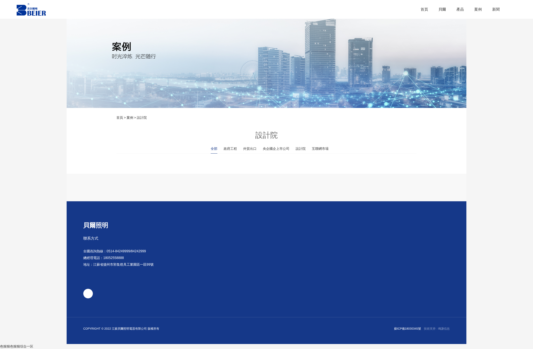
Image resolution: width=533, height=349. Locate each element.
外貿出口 (250, 148)
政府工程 (230, 148)
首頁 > (121, 117)
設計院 (142, 117)
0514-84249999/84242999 (126, 251)
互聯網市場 (320, 148)
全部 (214, 148)
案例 (130, 117)
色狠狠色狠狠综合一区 (16, 346)
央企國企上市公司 (276, 148)
